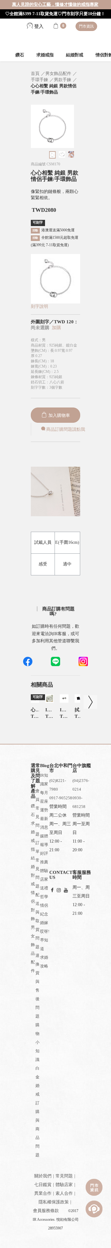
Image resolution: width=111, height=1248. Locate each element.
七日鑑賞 (42, 1184)
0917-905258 (60, 798)
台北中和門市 (60, 768)
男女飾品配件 (33, 949)
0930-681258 (78, 802)
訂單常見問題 (37, 864)
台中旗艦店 (81, 768)
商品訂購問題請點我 (65, 429)
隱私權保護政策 (54, 1202)
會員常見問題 (37, 812)
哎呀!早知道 (44, 940)
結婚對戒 (74, 55)
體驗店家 (44, 875)
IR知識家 (44, 779)
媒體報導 (44, 840)
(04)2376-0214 (80, 785)
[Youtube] (65, 890)
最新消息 (44, 823)
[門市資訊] (94, 1187)
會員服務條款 (46, 1210)
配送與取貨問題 (37, 920)
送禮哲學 (44, 892)
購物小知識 (37, 1042)
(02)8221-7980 (57, 785)
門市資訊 (86, 26)
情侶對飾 (33, 905)
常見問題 (64, 1176)
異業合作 (42, 1193)
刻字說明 (39, 306)
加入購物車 (58, 415)
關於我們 (42, 1176)
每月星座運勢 (44, 801)
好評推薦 (44, 857)
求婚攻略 (44, 961)
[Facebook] (52, 890)
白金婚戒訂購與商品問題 (37, 1111)
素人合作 (64, 1193)
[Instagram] (58, 890)
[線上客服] (94, 1209)
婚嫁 (44, 922)
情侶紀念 (44, 909)
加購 (56, 327)
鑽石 (19, 55)
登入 (38, 26)
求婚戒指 (45, 55)
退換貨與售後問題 (37, 986)
